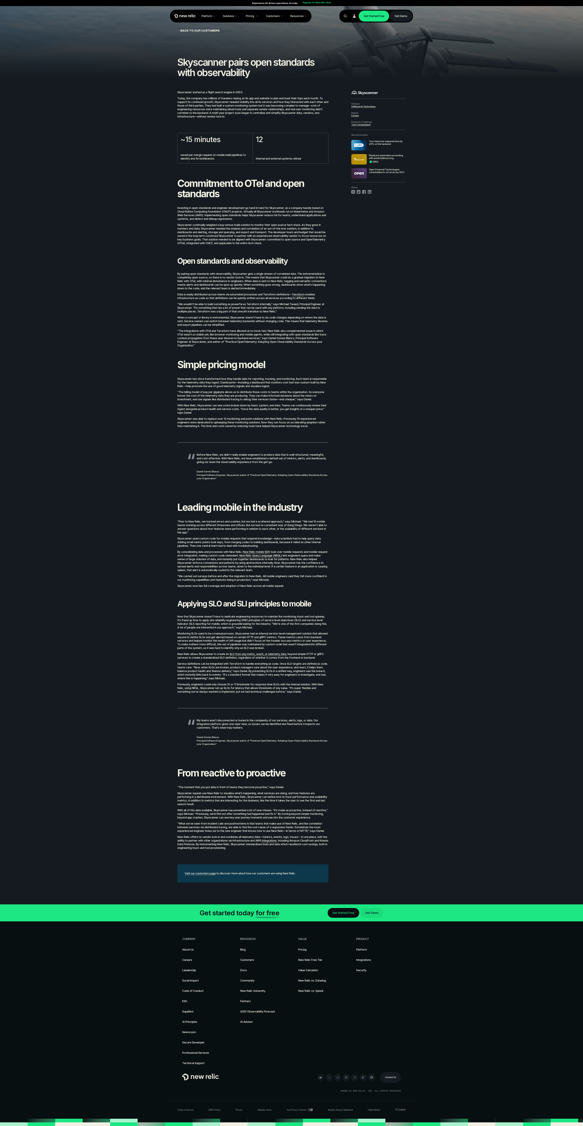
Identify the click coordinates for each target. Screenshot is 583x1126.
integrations (269, 840)
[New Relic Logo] (184, 16)
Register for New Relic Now (317, 2)
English (402, 1109)
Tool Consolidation (361, 124)
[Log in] (354, 16)
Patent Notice (374, 1110)
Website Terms (264, 1110)
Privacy (239, 1110)
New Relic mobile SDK (256, 551)
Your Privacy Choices (297, 1110)
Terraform (298, 294)
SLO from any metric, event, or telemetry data (258, 654)
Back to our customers (200, 30)
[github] (337, 1077)
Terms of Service (185, 1110)
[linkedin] (346, 1077)
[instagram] (354, 1077)
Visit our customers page (200, 873)
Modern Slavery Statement (340, 1110)
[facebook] (371, 1077)
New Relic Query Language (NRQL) (260, 555)
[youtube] (320, 1077)
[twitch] (363, 1077)
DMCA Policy (214, 1110)
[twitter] (329, 1077)
